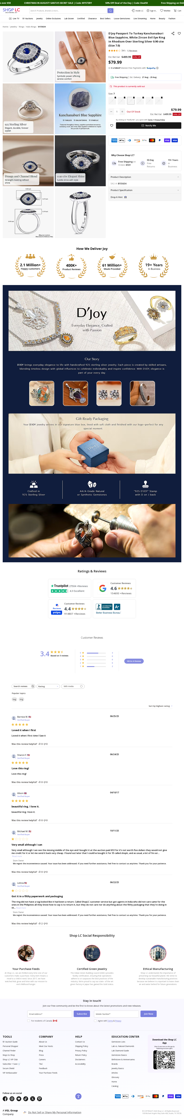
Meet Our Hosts (46, 1046)
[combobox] (68, 10)
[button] (157, 68)
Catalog (115, 1086)
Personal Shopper (10, 1046)
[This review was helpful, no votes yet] (40, 744)
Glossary (115, 1077)
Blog (41, 1050)
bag (14, 699)
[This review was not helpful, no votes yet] (45, 744)
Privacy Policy (81, 1050)
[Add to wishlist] (179, 33)
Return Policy (81, 1055)
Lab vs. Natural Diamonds (123, 1046)
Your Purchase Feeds (48, 1072)
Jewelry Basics (118, 1068)
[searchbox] (21, 686)
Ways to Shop (9, 1055)
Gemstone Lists (118, 1041)
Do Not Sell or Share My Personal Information (54, 1112)
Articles (115, 1072)
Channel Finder (9, 1050)
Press (41, 1055)
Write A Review (134, 661)
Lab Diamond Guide (120, 1050)
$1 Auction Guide (10, 1041)
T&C (41, 1064)
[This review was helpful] (40, 923)
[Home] (16, 11)
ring (21, 699)
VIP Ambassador (10, 1072)
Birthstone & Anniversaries (123, 1059)
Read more (17, 856)
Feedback (43, 1068)
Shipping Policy (81, 1046)
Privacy (118, 1020)
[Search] (110, 10)
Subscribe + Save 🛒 (11, 1064)
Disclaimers (80, 1059)
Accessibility (80, 1064)
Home (114, 1081)
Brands (115, 1064)
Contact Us (80, 1041)
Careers (42, 1059)
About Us (43, 1041)
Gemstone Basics (119, 1055)
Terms (110, 1020)
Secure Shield (8, 1068)
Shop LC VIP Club (10, 1059)
